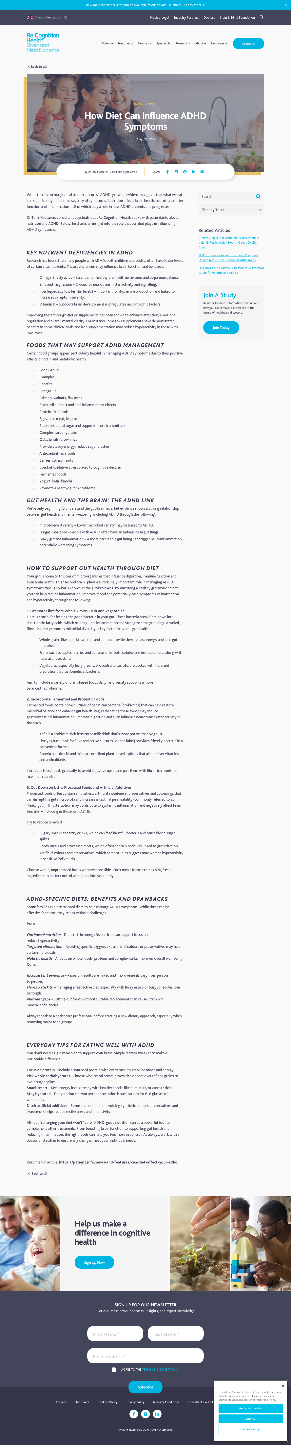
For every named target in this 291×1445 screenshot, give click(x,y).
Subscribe (145, 1387)
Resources (217, 43)
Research (181, 43)
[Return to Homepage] (43, 43)
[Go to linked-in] (157, 1414)
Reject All (251, 1418)
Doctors (209, 17)
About (199, 43)
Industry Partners (186, 17)
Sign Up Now (94, 1262)
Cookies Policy (107, 1402)
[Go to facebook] (167, 171)
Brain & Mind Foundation (237, 17)
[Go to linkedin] (193, 171)
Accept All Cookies (250, 1408)
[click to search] (258, 196)
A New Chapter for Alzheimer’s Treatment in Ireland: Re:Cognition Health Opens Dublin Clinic (229, 242)
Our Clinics (82, 1402)
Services (143, 43)
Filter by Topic (213, 209)
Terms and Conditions (160, 1369)
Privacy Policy (135, 1402)
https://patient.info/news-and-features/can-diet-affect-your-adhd (118, 1162)
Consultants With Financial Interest (211, 1402)
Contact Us (248, 43)
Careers (61, 1402)
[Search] (262, 17)
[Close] (285, 5)
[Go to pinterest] (185, 171)
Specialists (163, 43)
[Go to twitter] (176, 171)
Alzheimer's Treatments (117, 43)
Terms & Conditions (166, 1402)
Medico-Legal (159, 17)
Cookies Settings (251, 1429)
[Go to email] (202, 171)
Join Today (221, 327)
